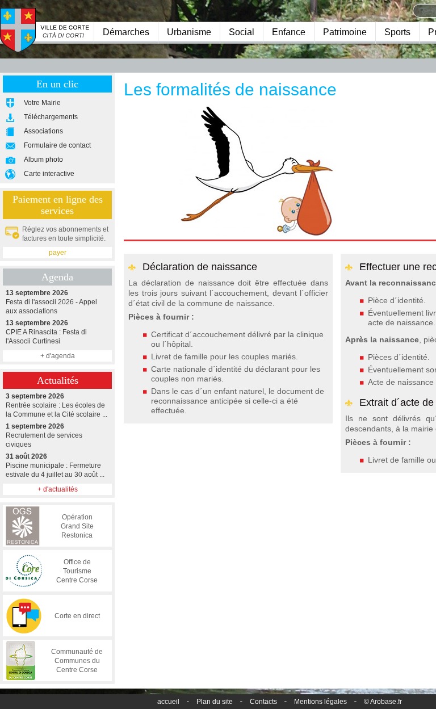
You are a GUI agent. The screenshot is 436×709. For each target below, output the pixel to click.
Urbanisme (189, 32)
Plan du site (214, 702)
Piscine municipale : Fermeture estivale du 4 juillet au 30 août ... (55, 465)
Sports (397, 32)
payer (57, 253)
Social (241, 32)
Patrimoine (345, 32)
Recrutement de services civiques (44, 435)
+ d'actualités (57, 489)
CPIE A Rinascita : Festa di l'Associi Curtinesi (46, 332)
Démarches (126, 32)
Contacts (263, 702)
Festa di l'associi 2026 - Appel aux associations (51, 302)
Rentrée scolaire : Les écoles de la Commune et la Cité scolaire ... (56, 405)
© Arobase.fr (383, 702)
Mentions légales (320, 702)
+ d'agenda (57, 356)
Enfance (288, 32)
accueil (168, 702)
